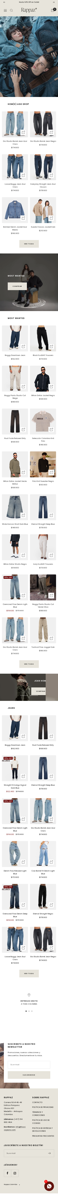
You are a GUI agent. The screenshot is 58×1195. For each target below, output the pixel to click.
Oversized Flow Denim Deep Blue (15, 915)
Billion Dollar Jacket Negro (43, 395)
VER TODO (29, 244)
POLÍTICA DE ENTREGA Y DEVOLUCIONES (42, 1129)
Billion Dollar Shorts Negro (15, 564)
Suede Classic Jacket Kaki (43, 227)
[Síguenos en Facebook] (7, 1173)
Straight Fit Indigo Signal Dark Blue (15, 786)
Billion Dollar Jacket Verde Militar (15, 482)
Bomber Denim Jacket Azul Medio (15, 228)
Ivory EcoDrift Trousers (43, 564)
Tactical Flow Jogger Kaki (43, 647)
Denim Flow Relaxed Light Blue (15, 872)
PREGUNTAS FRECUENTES (43, 1136)
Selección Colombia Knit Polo (43, 439)
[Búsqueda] (11, 10)
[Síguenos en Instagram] (14, 1173)
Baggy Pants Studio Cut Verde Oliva (43, 605)
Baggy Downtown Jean (15, 355)
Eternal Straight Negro (43, 913)
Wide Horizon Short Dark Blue (15, 524)
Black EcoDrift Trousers (43, 355)
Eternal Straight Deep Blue (43, 524)
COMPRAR (17, 286)
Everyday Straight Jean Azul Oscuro (43, 185)
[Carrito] (52, 10)
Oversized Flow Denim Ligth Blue (15, 605)
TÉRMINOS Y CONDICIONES (38, 1113)
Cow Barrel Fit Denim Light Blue (43, 872)
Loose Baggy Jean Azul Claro (15, 185)
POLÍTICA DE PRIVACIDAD (42, 1107)
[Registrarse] (49, 1153)
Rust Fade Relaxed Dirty (15, 438)
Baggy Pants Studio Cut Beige (15, 397)
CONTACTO (37, 1102)
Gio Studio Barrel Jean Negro (43, 141)
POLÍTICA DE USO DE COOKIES (41, 1121)
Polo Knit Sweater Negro (43, 481)
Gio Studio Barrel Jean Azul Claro (15, 142)
